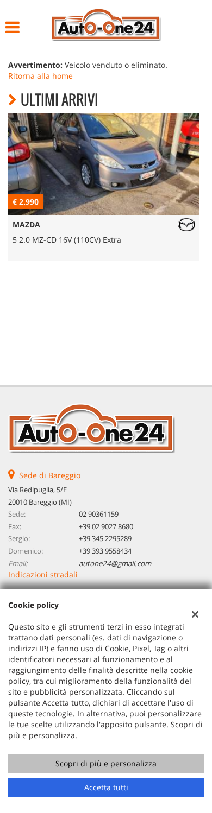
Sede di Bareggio (49, 475)
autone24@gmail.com (115, 563)
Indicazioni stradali (43, 574)
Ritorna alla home (40, 76)
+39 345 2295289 (105, 538)
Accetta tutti (106, 787)
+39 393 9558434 (105, 551)
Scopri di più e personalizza (106, 763)
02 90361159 (99, 514)
